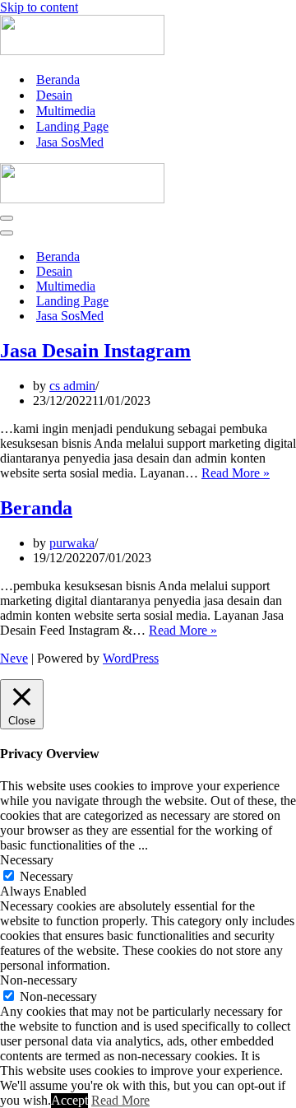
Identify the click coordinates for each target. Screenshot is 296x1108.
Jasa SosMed (70, 142)
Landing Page (72, 126)
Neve (14, 658)
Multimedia (65, 111)
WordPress (131, 658)
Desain (54, 95)
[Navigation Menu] (6, 218)
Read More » (235, 473)
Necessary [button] (26, 860)
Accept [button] (69, 1100)
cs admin (72, 386)
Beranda (58, 79)
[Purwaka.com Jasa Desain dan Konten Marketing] (82, 51)
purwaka (72, 543)
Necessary (46, 876)
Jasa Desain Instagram (95, 350)
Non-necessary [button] (38, 980)
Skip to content (39, 7)
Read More (120, 1100)
